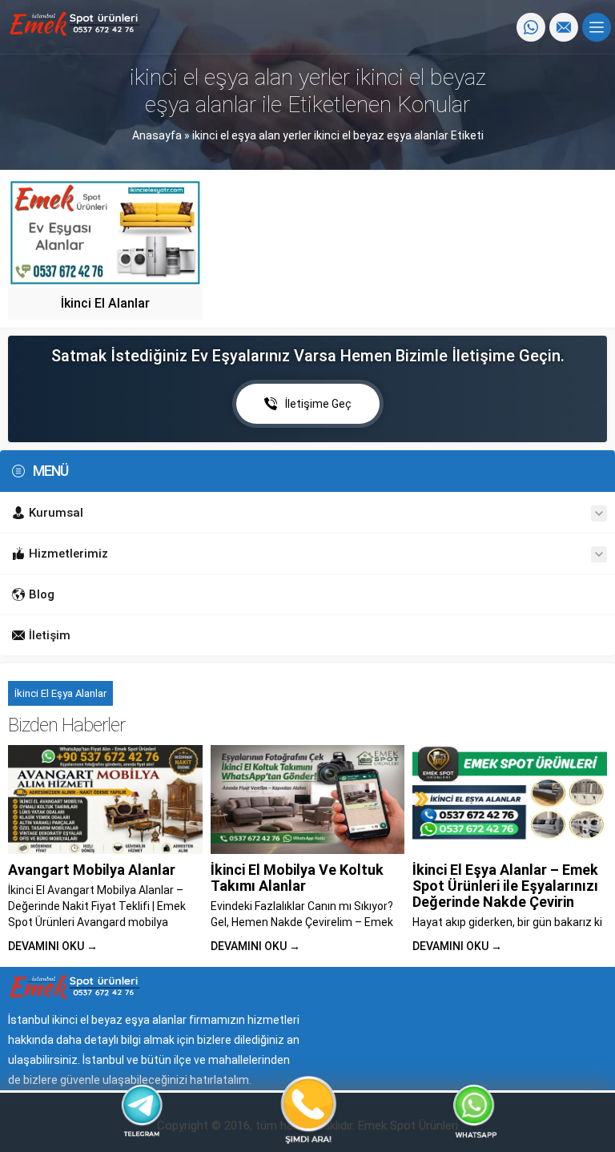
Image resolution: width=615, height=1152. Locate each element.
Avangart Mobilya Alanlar (91, 869)
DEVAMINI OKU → (53, 946)
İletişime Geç (318, 403)
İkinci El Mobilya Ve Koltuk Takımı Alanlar (297, 877)
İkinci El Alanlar (105, 303)
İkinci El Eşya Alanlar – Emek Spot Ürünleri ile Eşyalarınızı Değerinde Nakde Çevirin (505, 885)
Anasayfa (157, 135)
